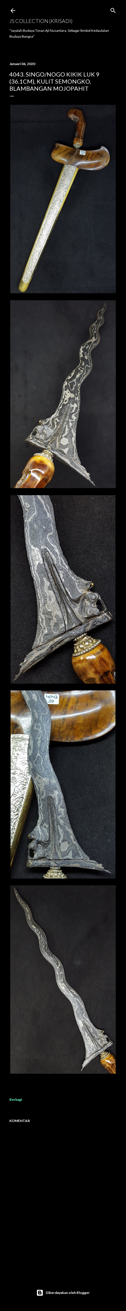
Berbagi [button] (15, 1099)
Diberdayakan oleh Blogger (68, 1292)
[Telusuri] (113, 9)
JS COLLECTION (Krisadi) (40, 21)
